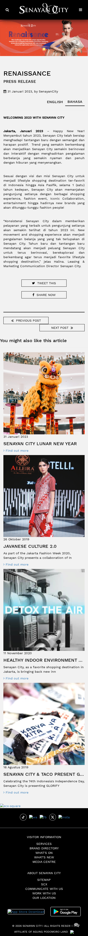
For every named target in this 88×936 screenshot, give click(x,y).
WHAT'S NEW (44, 857)
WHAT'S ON (44, 853)
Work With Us (44, 893)
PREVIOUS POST (28, 320)
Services (44, 844)
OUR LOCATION (44, 898)
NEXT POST (59, 327)
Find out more (16, 450)
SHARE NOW (46, 295)
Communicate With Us (44, 889)
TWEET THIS (46, 283)
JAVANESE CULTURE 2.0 (30, 546)
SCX (44, 884)
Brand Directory (44, 848)
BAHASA (74, 101)
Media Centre (44, 862)
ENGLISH (55, 102)
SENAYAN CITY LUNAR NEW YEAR (40, 443)
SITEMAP (44, 880)
